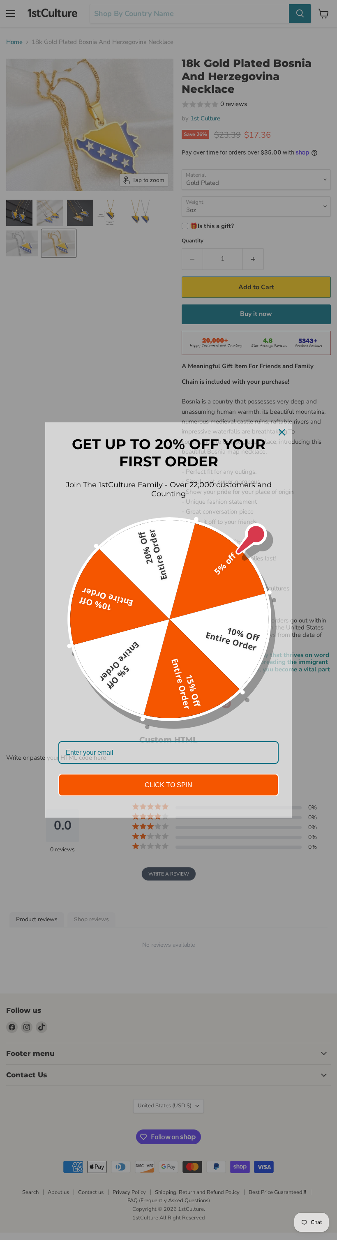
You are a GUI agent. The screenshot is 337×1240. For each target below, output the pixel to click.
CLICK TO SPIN (168, 784)
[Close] (282, 432)
